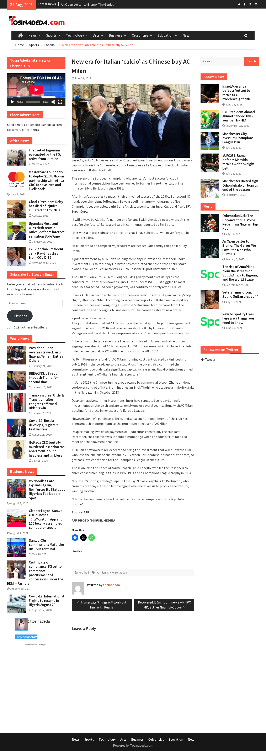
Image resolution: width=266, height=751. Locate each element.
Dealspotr (42, 644)
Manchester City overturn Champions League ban (238, 138)
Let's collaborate (26, 637)
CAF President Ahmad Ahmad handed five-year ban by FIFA (238, 116)
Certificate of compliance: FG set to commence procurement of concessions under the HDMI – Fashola (35, 573)
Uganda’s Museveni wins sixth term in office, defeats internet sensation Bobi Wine (47, 230)
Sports (51, 35)
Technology (75, 35)
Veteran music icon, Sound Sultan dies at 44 (240, 294)
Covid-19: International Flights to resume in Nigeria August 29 (46, 600)
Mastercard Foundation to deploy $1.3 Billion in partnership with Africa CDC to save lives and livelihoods (47, 180)
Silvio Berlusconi (117, 572)
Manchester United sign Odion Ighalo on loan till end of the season (240, 185)
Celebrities (140, 35)
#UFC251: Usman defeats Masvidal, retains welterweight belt (238, 162)
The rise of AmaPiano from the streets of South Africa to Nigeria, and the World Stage (240, 273)
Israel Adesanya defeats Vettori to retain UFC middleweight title (236, 92)
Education (165, 35)
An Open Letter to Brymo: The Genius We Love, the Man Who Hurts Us (239, 247)
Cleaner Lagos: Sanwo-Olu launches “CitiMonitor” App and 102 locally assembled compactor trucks (46, 519)
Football (84, 572)
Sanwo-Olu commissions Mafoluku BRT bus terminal (46, 544)
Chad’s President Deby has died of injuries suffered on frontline (46, 206)
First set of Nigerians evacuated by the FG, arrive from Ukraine (45, 154)
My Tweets (208, 359)
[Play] (12, 102)
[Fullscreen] (60, 102)
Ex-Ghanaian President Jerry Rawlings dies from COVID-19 (46, 253)
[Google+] (250, 4)
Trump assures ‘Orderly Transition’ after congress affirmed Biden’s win (46, 401)
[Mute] (53, 102)
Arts (96, 35)
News (32, 35)
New (186, 35)
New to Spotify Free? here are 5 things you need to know (238, 318)
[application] (36, 89)
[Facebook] (244, 4)
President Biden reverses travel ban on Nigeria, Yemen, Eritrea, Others (46, 354)
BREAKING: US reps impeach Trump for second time (43, 377)
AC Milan (101, 572)
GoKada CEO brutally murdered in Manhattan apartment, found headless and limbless (47, 448)
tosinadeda (111, 585)
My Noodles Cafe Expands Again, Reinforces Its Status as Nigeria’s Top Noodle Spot (47, 489)
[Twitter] (238, 4)
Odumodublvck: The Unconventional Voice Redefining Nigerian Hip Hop (240, 222)
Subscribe (19, 316)
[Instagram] (256, 4)
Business (115, 35)
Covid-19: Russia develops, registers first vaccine (44, 424)
